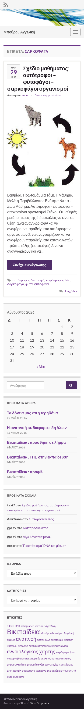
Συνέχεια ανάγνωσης (29, 265)
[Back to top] (73, 698)
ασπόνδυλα (43, 639)
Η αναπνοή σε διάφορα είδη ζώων (37, 427)
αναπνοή (26, 639)
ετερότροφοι (54, 280)
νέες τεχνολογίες (48, 664)
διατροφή (41, 95)
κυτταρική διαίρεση (17, 658)
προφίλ (17, 670)
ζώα (67, 280)
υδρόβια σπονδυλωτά (64, 670)
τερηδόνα (41, 670)
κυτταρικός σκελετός (39, 658)
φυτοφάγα (41, 284)
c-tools (10, 625)
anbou (25, 95)
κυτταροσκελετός (61, 658)
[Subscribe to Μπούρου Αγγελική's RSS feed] (6, 3)
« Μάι (40, 366)
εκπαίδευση (43, 645)
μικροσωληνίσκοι (16, 664)
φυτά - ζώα (54, 95)
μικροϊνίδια (33, 664)
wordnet (40, 625)
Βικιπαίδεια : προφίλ (25, 471)
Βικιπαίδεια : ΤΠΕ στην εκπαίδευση (38, 457)
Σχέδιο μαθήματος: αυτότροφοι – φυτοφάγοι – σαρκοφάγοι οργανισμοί (38, 78)
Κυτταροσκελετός (41, 519)
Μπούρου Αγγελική (19, 32)
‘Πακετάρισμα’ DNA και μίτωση (44, 546)
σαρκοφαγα (15, 284)
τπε (49, 670)
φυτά (29, 284)
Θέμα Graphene (39, 703)
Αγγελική (50, 625)
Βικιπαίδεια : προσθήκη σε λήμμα (36, 442)
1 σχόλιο (70, 291)
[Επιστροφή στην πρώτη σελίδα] (42, 17)
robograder (27, 625)
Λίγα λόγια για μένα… (37, 537)
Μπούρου (46, 633)
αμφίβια (11, 639)
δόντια (32, 645)
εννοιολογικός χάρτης (31, 651)
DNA (17, 625)
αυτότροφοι (21, 280)
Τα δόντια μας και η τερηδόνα (32, 413)
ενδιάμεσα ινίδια (59, 645)
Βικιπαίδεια (23, 631)
